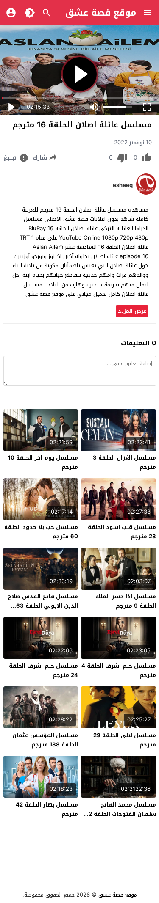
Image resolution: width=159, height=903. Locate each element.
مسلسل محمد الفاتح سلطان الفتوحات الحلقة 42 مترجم (120, 814)
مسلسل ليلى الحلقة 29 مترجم (124, 740)
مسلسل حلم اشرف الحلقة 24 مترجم (43, 670)
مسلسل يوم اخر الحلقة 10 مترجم (43, 462)
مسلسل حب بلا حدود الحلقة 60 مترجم (41, 532)
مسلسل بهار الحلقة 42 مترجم (47, 809)
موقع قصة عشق (100, 12)
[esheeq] (146, 192)
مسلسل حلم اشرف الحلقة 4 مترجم (118, 670)
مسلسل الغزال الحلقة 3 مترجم (124, 462)
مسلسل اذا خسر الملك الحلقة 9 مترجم (125, 601)
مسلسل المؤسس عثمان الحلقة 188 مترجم (45, 740)
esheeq (123, 185)
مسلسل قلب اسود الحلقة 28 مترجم (122, 532)
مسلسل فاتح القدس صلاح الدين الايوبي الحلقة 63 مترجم (43, 605)
